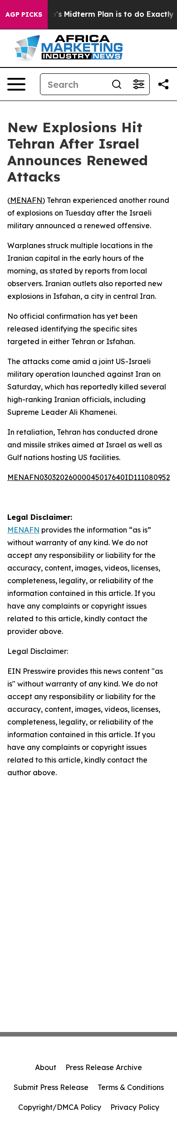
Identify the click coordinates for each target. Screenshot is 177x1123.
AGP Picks (23, 14)
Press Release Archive (103, 1067)
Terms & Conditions (131, 1087)
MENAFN (26, 200)
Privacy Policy (134, 1107)
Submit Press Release (51, 1087)
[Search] (117, 84)
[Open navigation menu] (16, 84)
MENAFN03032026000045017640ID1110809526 (90, 477)
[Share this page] (163, 84)
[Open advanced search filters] (138, 84)
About (45, 1067)
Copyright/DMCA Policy (59, 1107)
